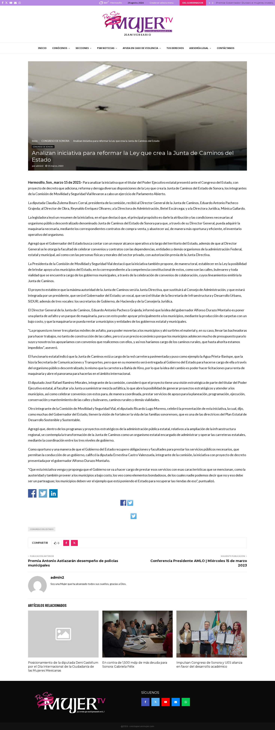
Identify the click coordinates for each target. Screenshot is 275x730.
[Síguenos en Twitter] (130, 503)
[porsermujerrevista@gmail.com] (151, 503)
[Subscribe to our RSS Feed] (137, 503)
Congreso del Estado (42, 529)
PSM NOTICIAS (105, 48)
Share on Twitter (43, 493)
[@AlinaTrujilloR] (134, 516)
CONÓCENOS (59, 48)
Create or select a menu (162, 2)
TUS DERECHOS (175, 48)
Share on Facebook (32, 493)
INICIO (42, 48)
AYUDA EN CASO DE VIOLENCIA (140, 48)
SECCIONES (82, 48)
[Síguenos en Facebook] (123, 503)
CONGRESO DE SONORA (43, 147)
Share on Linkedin (53, 493)
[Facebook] (145, 702)
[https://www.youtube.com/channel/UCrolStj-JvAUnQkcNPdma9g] (144, 503)
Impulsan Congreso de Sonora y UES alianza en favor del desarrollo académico (209, 664)
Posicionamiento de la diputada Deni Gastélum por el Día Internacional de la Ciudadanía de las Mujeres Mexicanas (63, 666)
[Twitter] (155, 702)
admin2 (39, 165)
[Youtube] (165, 702)
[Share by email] (140, 516)
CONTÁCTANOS (225, 48)
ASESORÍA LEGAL (198, 48)
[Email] (176, 702)
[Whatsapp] (186, 702)
